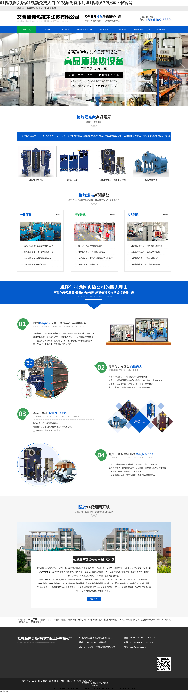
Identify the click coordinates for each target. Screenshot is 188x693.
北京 (85, 681)
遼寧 (56, 681)
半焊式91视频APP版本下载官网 (116, 136)
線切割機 (82, 619)
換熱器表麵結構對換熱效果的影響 (145, 252)
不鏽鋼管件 (36, 622)
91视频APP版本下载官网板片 (137, 136)
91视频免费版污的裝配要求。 (36, 264)
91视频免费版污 (50, 136)
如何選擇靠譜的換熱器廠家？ (90, 246)
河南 (79, 681)
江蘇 (45, 681)
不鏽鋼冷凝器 (45, 619)
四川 (90, 681)
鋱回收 (160, 619)
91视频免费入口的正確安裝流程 (144, 258)
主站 (34, 681)
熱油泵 (64, 619)
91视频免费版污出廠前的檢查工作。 (39, 246)
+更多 (58, 214)
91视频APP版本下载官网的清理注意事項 (95, 258)
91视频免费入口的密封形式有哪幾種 (146, 246)
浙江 (62, 681)
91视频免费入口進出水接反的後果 (145, 264)
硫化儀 (56, 619)
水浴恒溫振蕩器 (95, 619)
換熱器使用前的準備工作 (88, 264)
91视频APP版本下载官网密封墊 (159, 136)
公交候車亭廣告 (148, 619)
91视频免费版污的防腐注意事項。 (38, 258)
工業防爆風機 (126, 619)
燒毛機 (136, 619)
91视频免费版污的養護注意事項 (91, 252)
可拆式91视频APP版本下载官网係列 (72, 136)
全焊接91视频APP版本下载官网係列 (94, 136)
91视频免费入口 (28, 136)
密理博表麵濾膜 (111, 619)
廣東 (51, 681)
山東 (40, 681)
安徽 (73, 681)
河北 (68, 681)
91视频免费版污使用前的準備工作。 (39, 252)
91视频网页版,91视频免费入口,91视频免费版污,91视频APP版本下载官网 (66, 2)
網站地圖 (95, 686)
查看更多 (93, 599)
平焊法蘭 (72, 619)
